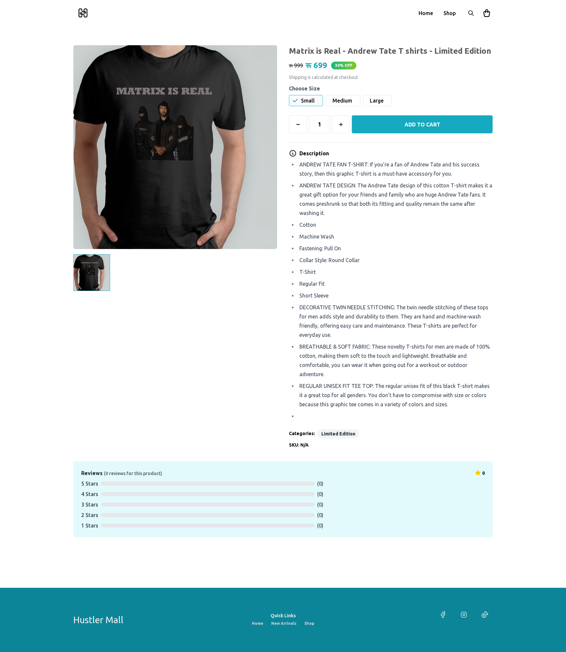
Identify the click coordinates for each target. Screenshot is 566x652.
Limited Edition (338, 433)
